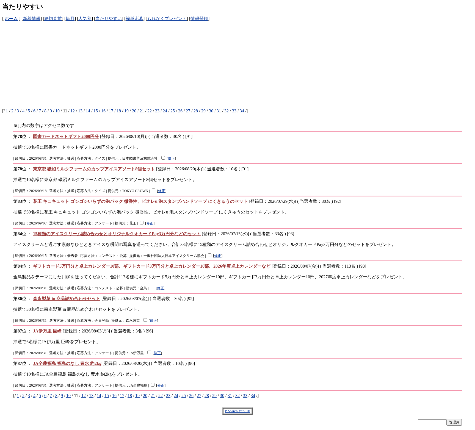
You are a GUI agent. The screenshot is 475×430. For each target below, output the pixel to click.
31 (219, 111)
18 (119, 111)
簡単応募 (134, 18)
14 (88, 111)
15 (95, 111)
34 (242, 111)
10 (57, 111)
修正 (171, 158)
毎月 (70, 18)
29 (203, 111)
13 (80, 111)
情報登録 (199, 18)
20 (134, 111)
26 (180, 111)
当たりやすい (108, 18)
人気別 (85, 18)
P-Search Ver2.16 (237, 411)
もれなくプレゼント (167, 18)
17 (111, 111)
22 (149, 111)
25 (172, 111)
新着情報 (31, 18)
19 (126, 111)
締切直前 (53, 18)
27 (188, 111)
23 (157, 111)
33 (234, 111)
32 (226, 111)
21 (142, 111)
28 (196, 111)
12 (72, 111)
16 (103, 111)
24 (165, 111)
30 (211, 111)
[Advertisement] (167, 60)
